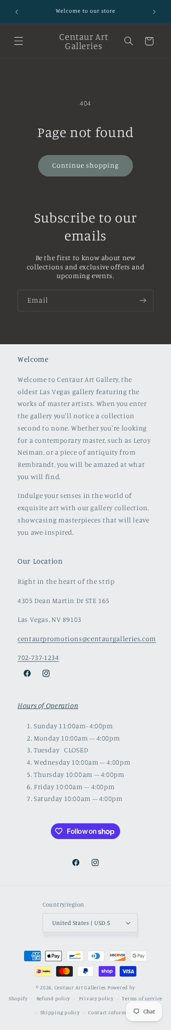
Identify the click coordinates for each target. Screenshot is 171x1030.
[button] (18, 41)
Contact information (113, 1012)
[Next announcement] (154, 11)
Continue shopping (85, 165)
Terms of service (142, 998)
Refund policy (53, 998)
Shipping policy (60, 1012)
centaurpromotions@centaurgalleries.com (87, 639)
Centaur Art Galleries (80, 987)
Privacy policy (96, 998)
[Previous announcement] (16, 11)
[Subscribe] (143, 300)
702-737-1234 (38, 657)
